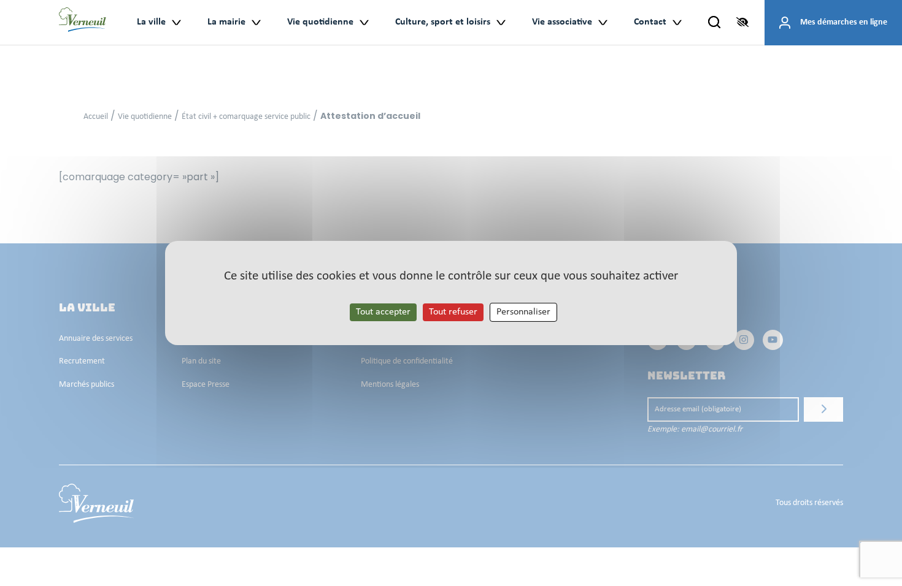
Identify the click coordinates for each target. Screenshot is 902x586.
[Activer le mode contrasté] (742, 22)
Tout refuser (453, 312)
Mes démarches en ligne (843, 22)
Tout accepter (383, 312)
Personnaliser (523, 312)
